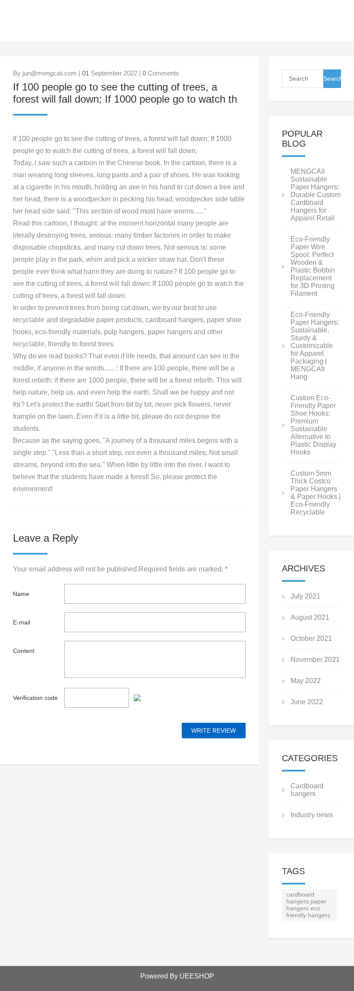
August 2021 (310, 617)
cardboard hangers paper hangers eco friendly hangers (308, 905)
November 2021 (315, 659)
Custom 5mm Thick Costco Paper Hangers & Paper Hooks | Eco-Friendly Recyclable (316, 493)
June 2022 (307, 702)
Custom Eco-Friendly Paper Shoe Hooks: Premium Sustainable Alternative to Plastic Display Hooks (313, 425)
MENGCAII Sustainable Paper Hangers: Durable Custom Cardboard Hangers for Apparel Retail (316, 195)
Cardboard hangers (307, 789)
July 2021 (305, 596)
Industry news (312, 815)
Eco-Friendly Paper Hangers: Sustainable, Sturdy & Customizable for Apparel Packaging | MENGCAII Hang (315, 345)
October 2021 (311, 638)
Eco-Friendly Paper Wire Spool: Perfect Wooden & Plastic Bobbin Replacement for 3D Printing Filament (313, 266)
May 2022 (306, 680)
